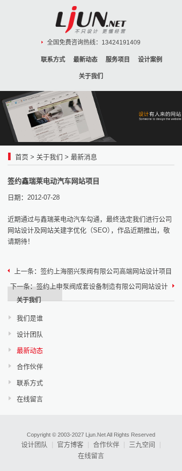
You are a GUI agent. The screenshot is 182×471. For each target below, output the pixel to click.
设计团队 (30, 334)
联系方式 (53, 59)
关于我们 (91, 76)
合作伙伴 (30, 366)
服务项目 (118, 59)
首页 (21, 157)
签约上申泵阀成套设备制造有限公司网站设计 (102, 286)
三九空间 (142, 444)
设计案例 (150, 59)
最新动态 (85, 59)
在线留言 (30, 399)
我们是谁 (30, 318)
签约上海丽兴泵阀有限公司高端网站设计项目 (106, 271)
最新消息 (84, 157)
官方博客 (70, 444)
